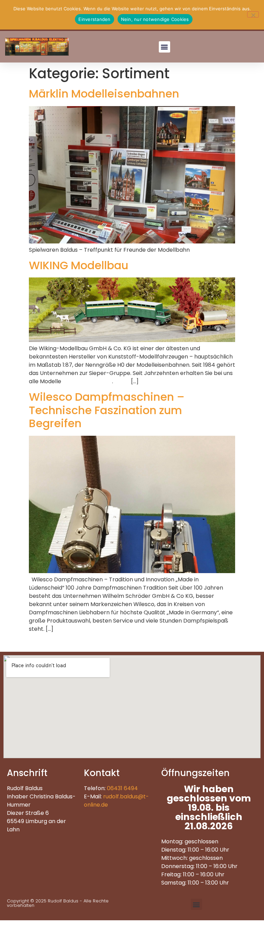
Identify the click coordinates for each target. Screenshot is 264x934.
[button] (164, 47)
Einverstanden (94, 19)
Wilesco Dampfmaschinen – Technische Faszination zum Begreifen (107, 410)
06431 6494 (122, 788)
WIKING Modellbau (78, 265)
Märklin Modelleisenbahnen (104, 93)
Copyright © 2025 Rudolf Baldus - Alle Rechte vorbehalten (58, 903)
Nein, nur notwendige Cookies (155, 19)
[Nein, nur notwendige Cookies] (253, 14)
